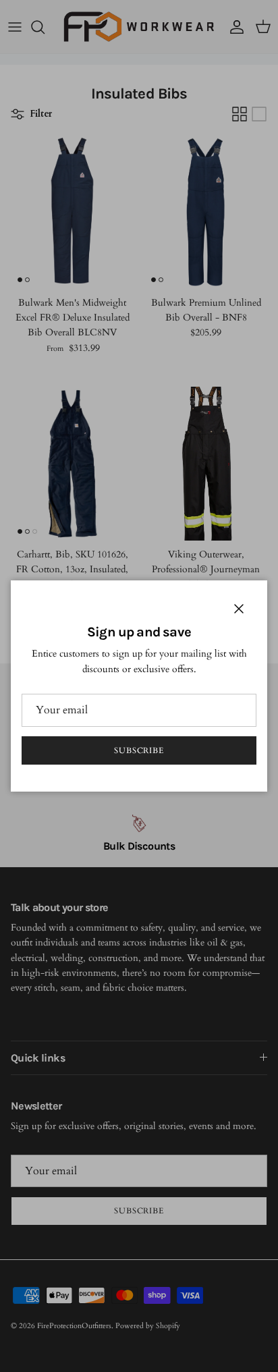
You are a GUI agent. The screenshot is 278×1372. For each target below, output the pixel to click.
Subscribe (139, 750)
